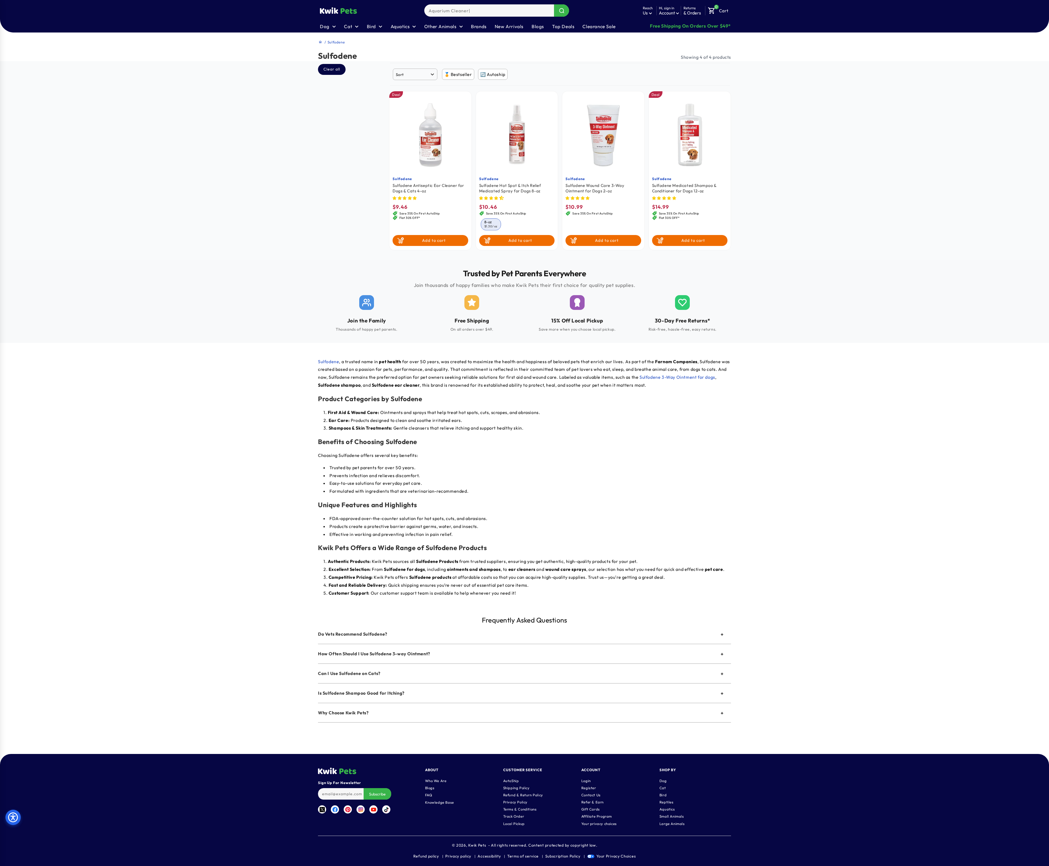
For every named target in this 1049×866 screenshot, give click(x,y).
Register (588, 788)
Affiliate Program (596, 816)
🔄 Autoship (492, 74)
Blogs (538, 26)
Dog (663, 781)
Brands (479, 26)
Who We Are (436, 781)
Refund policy (426, 856)
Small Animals (671, 816)
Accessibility (489, 856)
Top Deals (563, 26)
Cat (662, 788)
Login (586, 781)
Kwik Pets (477, 845)
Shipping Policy (516, 788)
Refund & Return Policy (523, 795)
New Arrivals (509, 26)
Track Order (513, 816)
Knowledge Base (439, 802)
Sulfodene (402, 179)
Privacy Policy (515, 802)
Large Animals (672, 823)
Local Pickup (514, 823)
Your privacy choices (599, 823)
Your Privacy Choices (616, 856)
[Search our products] (561, 10)
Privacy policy (458, 856)
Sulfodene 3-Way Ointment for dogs (677, 377)
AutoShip (511, 781)
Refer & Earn (592, 802)
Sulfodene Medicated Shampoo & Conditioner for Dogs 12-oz (684, 188)
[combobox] (496, 10)
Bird (663, 795)
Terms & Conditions (520, 809)
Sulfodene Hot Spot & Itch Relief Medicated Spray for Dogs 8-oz (510, 188)
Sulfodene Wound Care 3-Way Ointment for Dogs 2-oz (594, 188)
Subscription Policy (563, 856)
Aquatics (667, 809)
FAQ (428, 795)
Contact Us (591, 795)
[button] (718, 9)
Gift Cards (590, 809)
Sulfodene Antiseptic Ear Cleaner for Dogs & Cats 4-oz (428, 188)
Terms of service (523, 856)
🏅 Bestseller (458, 74)
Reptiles (666, 802)
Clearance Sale (598, 26)
